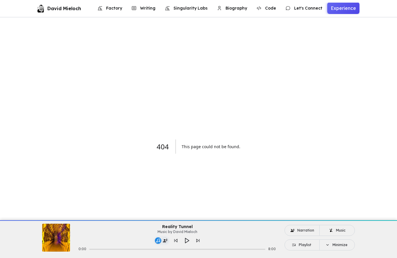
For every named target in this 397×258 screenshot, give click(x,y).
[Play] (187, 241)
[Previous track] (176, 240)
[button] (161, 240)
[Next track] (198, 240)
